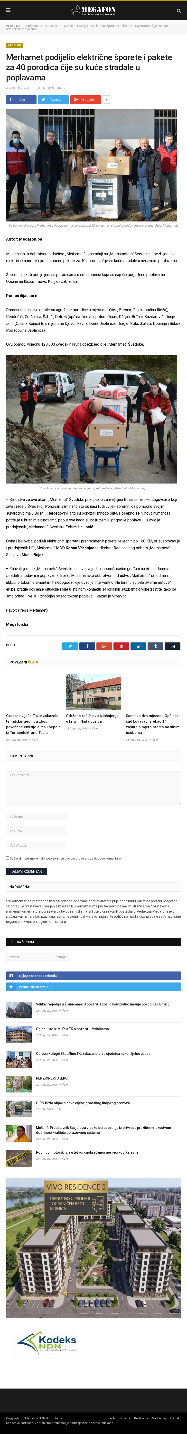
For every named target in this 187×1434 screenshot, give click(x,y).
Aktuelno (14, 45)
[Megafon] (93, 10)
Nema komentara (53, 87)
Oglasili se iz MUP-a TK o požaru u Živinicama (72, 1029)
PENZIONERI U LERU (51, 1078)
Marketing (159, 1418)
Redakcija (141, 1418)
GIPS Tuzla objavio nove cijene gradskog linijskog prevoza (83, 1103)
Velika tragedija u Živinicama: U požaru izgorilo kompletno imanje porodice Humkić (102, 1004)
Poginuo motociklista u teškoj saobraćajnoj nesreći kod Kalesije (87, 1152)
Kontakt (175, 1418)
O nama (125, 1418)
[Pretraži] (179, 10)
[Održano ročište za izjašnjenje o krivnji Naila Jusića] (93, 692)
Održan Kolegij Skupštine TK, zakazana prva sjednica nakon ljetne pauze (94, 1054)
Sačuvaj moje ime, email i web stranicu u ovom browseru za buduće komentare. (65, 858)
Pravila (111, 1418)
